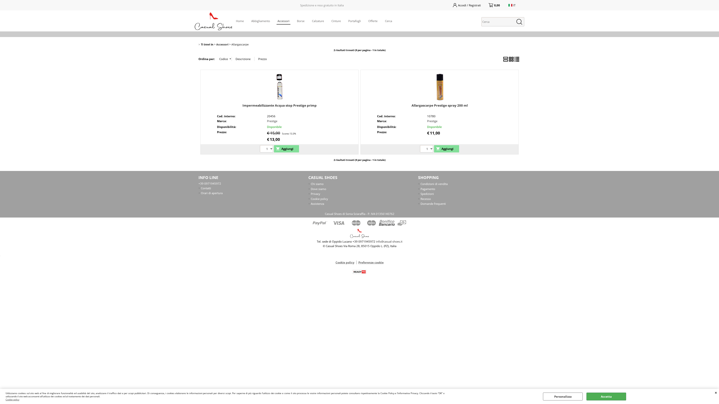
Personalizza (563, 396)
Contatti (206, 188)
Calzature (318, 21)
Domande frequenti (433, 204)
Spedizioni (427, 194)
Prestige (272, 121)
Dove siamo (318, 189)
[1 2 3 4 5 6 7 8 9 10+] (267, 149)
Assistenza (317, 204)
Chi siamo (317, 184)
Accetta (606, 396)
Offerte (372, 21)
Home (240, 21)
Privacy (315, 194)
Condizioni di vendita (434, 184)
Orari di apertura (212, 193)
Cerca (388, 21)
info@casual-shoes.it (389, 241)
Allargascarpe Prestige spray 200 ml (440, 105)
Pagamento (428, 189)
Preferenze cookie (371, 262)
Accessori (283, 21)
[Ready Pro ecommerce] (359, 271)
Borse (300, 21)
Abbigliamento (260, 21)
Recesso (426, 199)
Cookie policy (12, 399)
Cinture (336, 21)
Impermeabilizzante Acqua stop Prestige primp (279, 105)
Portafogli (354, 21)
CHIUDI (716, 392)
